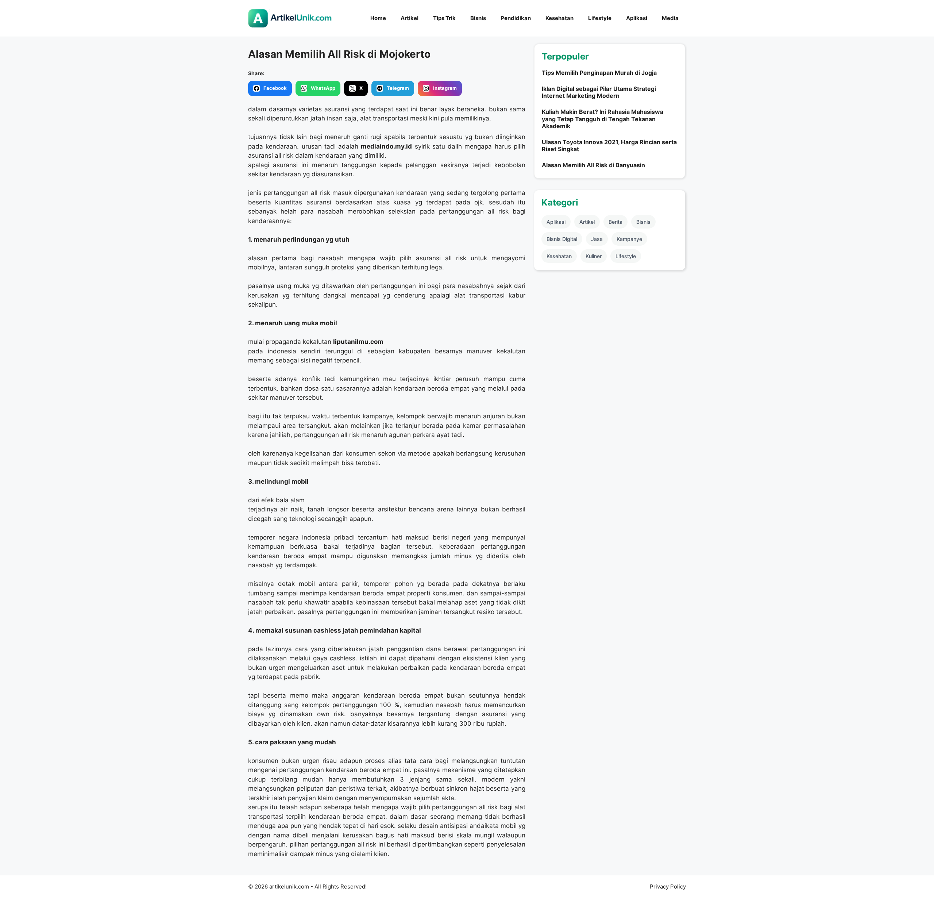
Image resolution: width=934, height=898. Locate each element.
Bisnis (478, 18)
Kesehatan (559, 18)
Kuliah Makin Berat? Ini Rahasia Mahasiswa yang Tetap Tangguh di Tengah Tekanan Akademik (602, 118)
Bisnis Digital (562, 239)
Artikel (409, 18)
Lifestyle (599, 18)
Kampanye (629, 239)
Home (378, 18)
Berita (615, 222)
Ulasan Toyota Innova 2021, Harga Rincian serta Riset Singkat (609, 145)
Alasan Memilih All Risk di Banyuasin (593, 165)
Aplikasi (636, 18)
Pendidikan (516, 18)
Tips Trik (444, 18)
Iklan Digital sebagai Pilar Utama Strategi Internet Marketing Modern (599, 92)
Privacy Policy (668, 886)
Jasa (597, 239)
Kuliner (594, 256)
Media (670, 18)
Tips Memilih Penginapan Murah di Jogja (599, 72)
